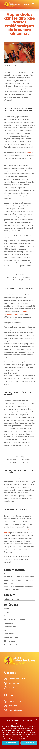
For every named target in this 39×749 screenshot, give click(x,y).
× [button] (36, 719)
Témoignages (9, 641)
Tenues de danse (10, 644)
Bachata (7, 609)
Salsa (15, 65)
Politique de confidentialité (16, 739)
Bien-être (7, 612)
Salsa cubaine (9, 634)
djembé (28, 152)
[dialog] (19, 733)
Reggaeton (8, 623)
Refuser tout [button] (29, 743)
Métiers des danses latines (14, 619)
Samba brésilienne (11, 637)
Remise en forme (10, 626)
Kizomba (7, 616)
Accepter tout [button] (10, 743)
